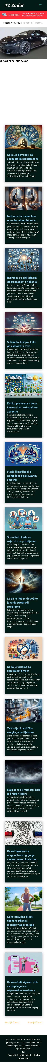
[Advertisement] (23, 89)
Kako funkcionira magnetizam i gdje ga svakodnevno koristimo (22, 855)
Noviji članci (35, 1022)
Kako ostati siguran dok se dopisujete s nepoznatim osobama (22, 986)
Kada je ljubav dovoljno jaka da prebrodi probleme (22, 602)
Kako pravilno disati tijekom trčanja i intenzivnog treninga (20, 920)
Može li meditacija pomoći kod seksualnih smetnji (22, 475)
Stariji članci (12, 1022)
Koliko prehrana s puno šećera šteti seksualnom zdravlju (22, 407)
